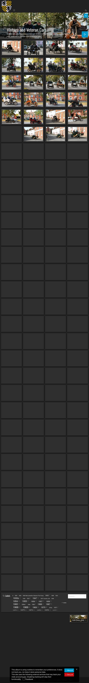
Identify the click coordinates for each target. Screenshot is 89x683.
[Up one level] (4, 30)
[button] (4, 678)
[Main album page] (6, 6)
